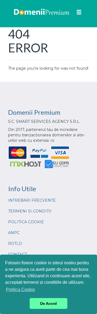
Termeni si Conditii (29, 211)
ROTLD (15, 243)
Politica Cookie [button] (20, 289)
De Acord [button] (48, 303)
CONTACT (17, 254)
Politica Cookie (26, 222)
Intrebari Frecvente (32, 200)
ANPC (14, 232)
